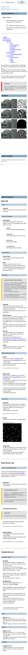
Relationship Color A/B (15, 49)
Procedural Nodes (5, 8)
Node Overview (6, 38)
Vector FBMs (21, 473)
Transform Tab (9, 55)
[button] (20, 8)
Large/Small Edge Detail (16, 54)
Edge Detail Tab (10, 52)
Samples (5, 37)
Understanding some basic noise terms (13, 338)
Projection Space (14, 57)
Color (11, 43)
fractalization (16, 360)
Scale (11, 59)
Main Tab (8, 41)
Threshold (12, 48)
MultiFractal (15, 9)
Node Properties (7, 40)
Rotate (11, 60)
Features (3, 6)
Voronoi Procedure (14, 45)
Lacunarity (12, 51)
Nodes (7, 6)
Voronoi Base (13, 46)
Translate (12, 62)
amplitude (5, 377)
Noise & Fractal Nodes (6, 9)
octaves (17, 358)
